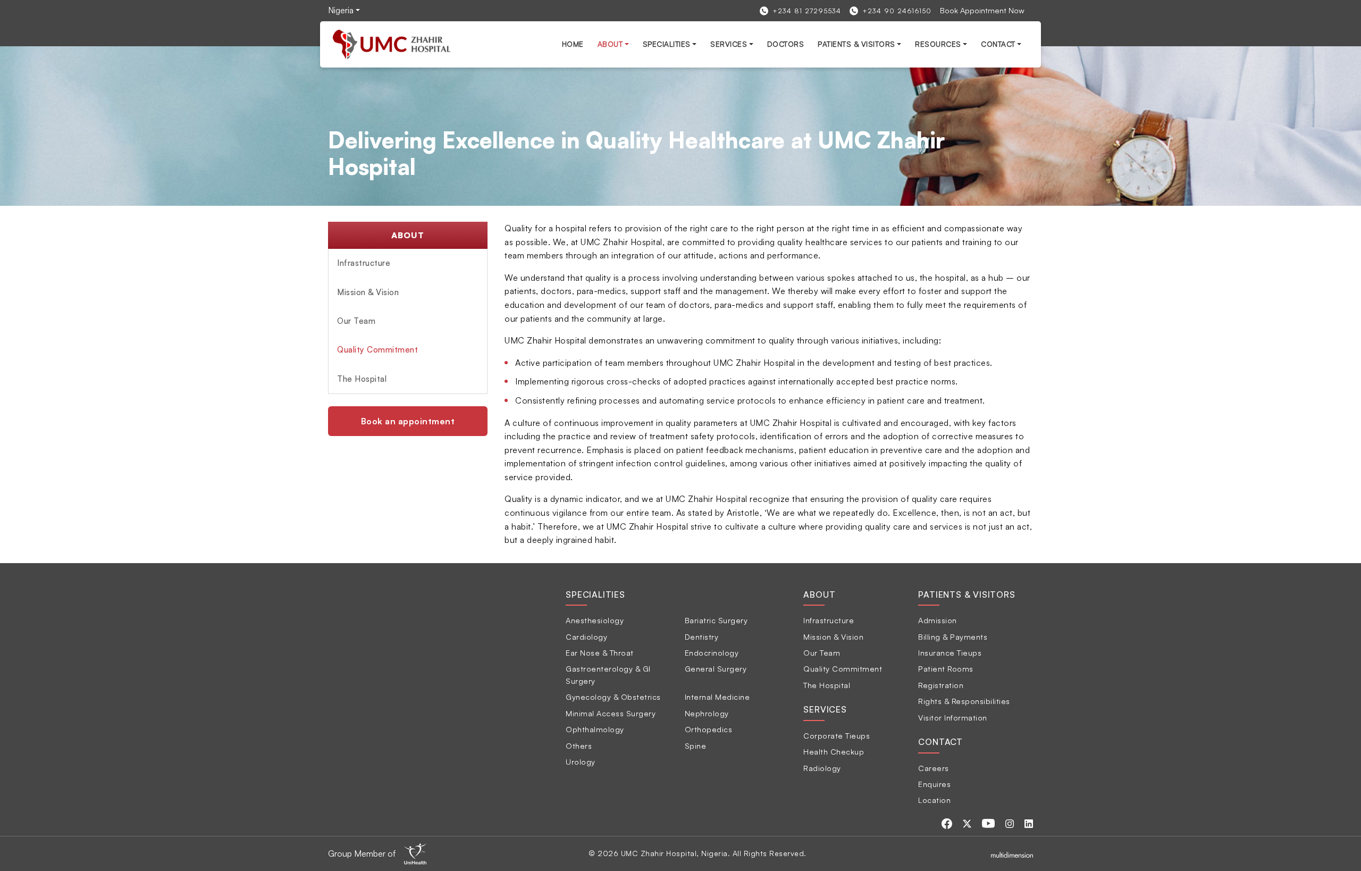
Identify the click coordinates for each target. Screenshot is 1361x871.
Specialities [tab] (595, 594)
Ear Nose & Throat (600, 652)
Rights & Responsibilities (964, 701)
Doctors (785, 43)
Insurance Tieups (949, 652)
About (610, 43)
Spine (696, 745)
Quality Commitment (377, 350)
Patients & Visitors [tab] (966, 594)
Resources (938, 43)
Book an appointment (408, 421)
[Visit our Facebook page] (948, 822)
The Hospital (362, 379)
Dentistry (702, 636)
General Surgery (716, 668)
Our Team (356, 321)
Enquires (934, 784)
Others (579, 745)
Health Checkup (833, 751)
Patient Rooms (945, 668)
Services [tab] (824, 709)
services (728, 43)
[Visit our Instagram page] (1010, 822)
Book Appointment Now (982, 10)
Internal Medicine (717, 696)
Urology (580, 761)
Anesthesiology (595, 620)
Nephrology (707, 713)
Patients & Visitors (856, 43)
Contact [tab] (940, 741)
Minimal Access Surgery (611, 713)
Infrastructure (363, 263)
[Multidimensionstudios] (1012, 853)
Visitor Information (952, 717)
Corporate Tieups (836, 735)
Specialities (667, 43)
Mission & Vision (368, 292)
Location (934, 800)
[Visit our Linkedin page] (1028, 822)
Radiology (822, 768)
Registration (940, 685)
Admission (937, 620)
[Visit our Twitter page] (968, 822)
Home (573, 43)
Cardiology (586, 636)
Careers (933, 768)
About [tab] (819, 594)
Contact (998, 43)
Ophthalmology (595, 729)
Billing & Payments (952, 636)
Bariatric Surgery (716, 620)
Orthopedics (709, 729)
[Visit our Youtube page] (989, 822)
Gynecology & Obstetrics (613, 696)
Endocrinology (712, 652)
